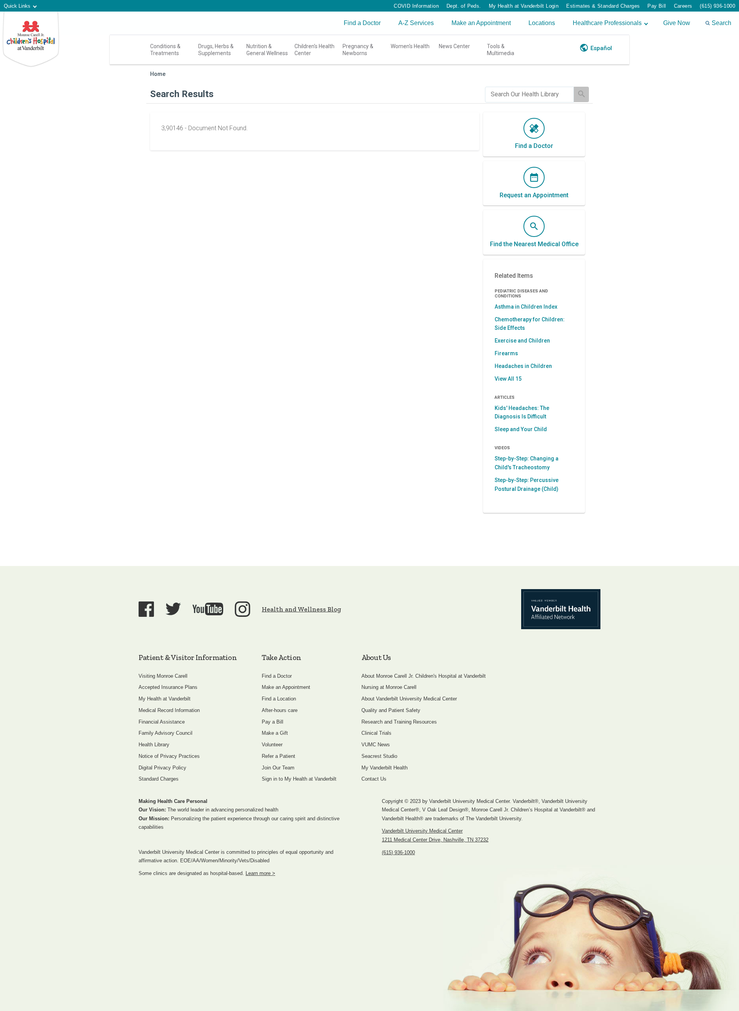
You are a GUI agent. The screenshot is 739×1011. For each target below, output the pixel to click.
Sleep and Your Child (521, 429)
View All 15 (508, 379)
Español (601, 48)
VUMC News (375, 744)
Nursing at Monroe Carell (388, 687)
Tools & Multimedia (500, 49)
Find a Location (279, 699)
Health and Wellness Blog (301, 609)
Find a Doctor (362, 23)
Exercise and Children (522, 341)
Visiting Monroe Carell (163, 676)
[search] (529, 94)
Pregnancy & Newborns (358, 49)
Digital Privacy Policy (162, 768)
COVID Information (416, 6)
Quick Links (17, 6)
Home (158, 74)
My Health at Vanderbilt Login (524, 6)
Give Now (676, 23)
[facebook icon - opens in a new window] (146, 609)
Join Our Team (278, 768)
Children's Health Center (314, 49)
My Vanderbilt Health (384, 768)
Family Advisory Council (165, 733)
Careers (683, 6)
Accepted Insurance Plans (168, 687)
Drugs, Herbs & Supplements (216, 49)
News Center (454, 46)
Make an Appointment (481, 23)
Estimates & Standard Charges (603, 6)
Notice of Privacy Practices (169, 756)
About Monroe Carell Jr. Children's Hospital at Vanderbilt (423, 676)
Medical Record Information (169, 710)
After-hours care (280, 710)
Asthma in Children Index (526, 307)
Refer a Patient (278, 756)
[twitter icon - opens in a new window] (173, 609)
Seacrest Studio (379, 756)
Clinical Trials (376, 733)
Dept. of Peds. (463, 6)
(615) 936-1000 (717, 6)
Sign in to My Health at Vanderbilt (299, 779)
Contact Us (373, 779)
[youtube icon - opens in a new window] (207, 609)
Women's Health (410, 46)
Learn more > (260, 873)
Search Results (182, 94)
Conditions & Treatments (165, 49)
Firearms (506, 353)
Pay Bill (656, 6)
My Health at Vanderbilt (165, 699)
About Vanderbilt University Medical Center (409, 699)
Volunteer (272, 744)
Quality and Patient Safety (390, 710)
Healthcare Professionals (607, 23)
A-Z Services (416, 23)
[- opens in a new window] (560, 609)
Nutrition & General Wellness (267, 49)
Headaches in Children (523, 366)
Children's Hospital (31, 39)
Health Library (154, 744)
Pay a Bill (272, 722)
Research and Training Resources (399, 722)
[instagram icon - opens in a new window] (242, 609)
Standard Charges (159, 779)
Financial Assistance (162, 722)
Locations (541, 23)
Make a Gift (275, 733)
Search (721, 23)
